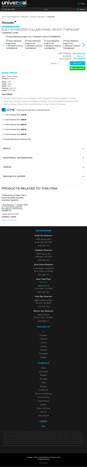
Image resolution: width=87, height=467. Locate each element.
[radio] (14, 115)
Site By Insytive (43, 463)
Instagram (44, 338)
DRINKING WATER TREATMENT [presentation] (10, 214)
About (43, 367)
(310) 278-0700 (44, 306)
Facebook (43, 335)
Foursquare (43, 353)
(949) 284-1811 (44, 292)
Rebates (43, 375)
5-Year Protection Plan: (15, 134)
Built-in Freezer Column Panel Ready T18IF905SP (40, 29)
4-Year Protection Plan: (15, 129)
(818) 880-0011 (44, 260)
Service (43, 411)
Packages (43, 378)
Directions (43, 282)
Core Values (43, 371)
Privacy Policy (43, 397)
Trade (43, 382)
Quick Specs (9, 73)
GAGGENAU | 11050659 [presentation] (9, 217)
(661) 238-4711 (44, 274)
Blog (43, 426)
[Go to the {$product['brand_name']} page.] (9, 22)
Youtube (43, 346)
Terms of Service (43, 408)
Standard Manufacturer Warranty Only (18, 139)
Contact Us (43, 389)
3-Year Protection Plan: (15, 124)
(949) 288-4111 (44, 321)
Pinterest (43, 349)
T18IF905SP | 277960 (10, 33)
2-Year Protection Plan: (15, 119)
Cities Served (43, 415)
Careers (43, 404)
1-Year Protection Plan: (15, 115)
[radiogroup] (43, 127)
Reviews (43, 386)
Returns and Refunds (43, 393)
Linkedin (43, 357)
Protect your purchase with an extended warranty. (33, 110)
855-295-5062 (79, 438)
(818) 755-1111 (44, 245)
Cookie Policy (43, 400)
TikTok (43, 342)
